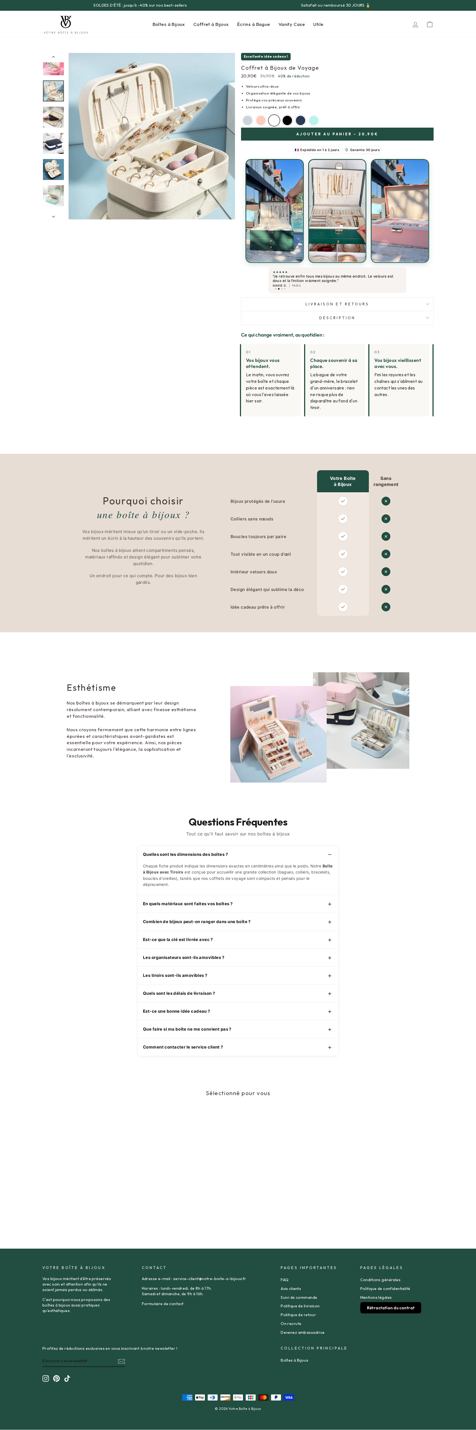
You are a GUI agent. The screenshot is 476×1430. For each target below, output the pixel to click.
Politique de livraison (300, 1305)
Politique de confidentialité (385, 1288)
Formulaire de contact (163, 1303)
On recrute (291, 1323)
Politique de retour (298, 1314)
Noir (287, 120)
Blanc (274, 120)
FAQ (284, 1279)
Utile (318, 24)
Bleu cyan (313, 120)
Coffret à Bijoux (211, 24)
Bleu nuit (300, 120)
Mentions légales (376, 1297)
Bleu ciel (247, 120)
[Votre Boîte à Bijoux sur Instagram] (45, 1378)
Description (337, 317)
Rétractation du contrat (391, 1307)
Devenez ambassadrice (303, 1332)
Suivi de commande (299, 1297)
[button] (274, 211)
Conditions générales (380, 1279)
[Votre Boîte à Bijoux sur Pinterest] (56, 1378)
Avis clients (291, 1288)
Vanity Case (291, 24)
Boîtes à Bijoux (169, 24)
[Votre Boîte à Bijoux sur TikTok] (67, 1378)
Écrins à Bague (253, 24)
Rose (260, 120)
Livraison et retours (337, 304)
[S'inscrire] (121, 1361)
